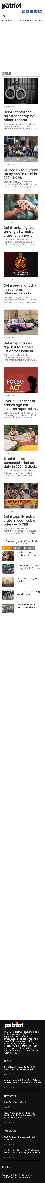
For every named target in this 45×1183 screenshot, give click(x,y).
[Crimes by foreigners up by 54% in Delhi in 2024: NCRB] (21, 148)
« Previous (9, 540)
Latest (6, 547)
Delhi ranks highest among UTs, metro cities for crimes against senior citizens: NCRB (19, 232)
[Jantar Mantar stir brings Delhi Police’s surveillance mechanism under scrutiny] (8, 569)
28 (21, 540)
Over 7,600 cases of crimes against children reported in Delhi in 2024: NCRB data (20, 405)
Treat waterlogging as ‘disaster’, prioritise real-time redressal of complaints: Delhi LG (29, 593)
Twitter (26, 12)
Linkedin (34, 12)
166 (17, 543)
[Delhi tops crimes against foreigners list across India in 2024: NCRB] (21, 322)
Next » (24, 543)
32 (36, 540)
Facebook (30, 12)
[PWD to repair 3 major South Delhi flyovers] (8, 608)
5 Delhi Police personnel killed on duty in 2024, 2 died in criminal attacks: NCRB (19, 463)
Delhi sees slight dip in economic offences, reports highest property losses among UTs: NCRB (20, 289)
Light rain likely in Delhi (27, 580)
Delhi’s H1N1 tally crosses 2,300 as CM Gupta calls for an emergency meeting (22, 1151)
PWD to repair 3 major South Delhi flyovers (27, 606)
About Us (6, 1167)
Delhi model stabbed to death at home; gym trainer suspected (29, 554)
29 (25, 540)
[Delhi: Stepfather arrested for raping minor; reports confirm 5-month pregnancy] (21, 91)
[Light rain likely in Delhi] (8, 582)
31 (32, 540)
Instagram (22, 12)
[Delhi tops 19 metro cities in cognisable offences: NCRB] (21, 495)
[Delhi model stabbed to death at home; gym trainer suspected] (8, 556)
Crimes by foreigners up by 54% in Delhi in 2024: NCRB (21, 174)
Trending (29, 547)
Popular (17, 547)
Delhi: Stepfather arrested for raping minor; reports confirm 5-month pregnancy (19, 116)
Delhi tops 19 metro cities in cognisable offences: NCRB (19, 520)
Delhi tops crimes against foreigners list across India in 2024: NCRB (19, 347)
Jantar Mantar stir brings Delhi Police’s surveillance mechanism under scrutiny (28, 567)
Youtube (38, 12)
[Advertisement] (22, 46)
